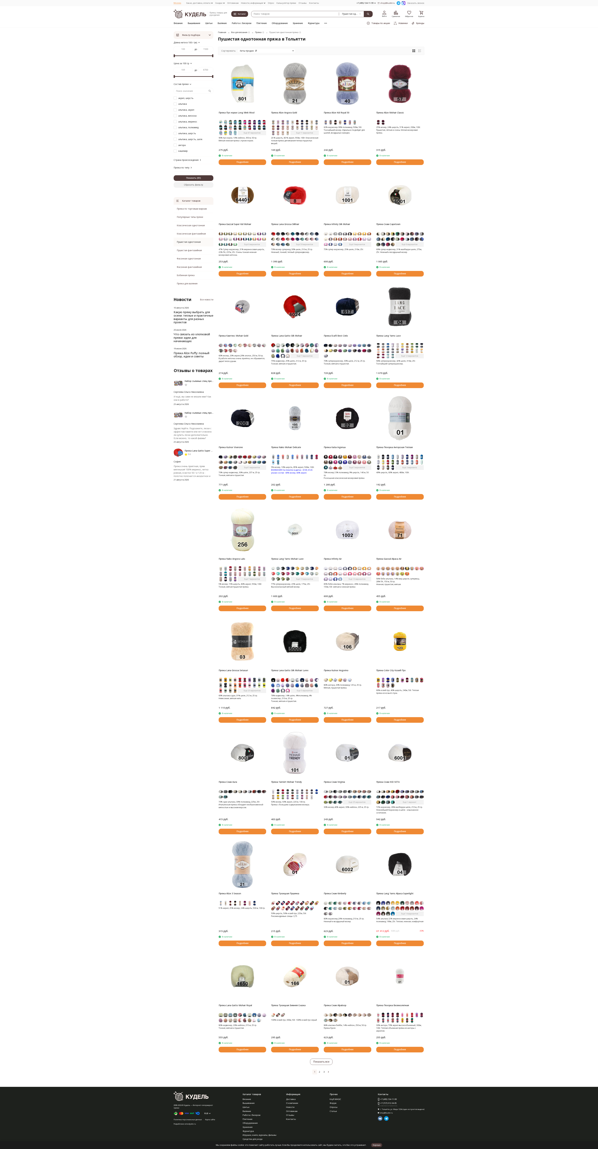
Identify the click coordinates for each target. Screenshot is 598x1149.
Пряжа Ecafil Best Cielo (336, 335)
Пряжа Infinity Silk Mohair (337, 224)
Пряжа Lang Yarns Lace (388, 335)
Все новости (206, 299)
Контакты (314, 3)
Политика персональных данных (188, 1119)
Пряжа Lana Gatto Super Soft (200, 450)
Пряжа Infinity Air (333, 558)
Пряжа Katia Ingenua (335, 447)
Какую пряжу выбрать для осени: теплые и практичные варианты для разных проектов (193, 317)
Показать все (321, 1061)
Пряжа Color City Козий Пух (391, 670)
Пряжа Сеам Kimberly (335, 893)
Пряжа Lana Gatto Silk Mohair (286, 335)
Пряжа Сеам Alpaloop (335, 1005)
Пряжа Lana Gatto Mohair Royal (235, 1005)
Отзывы (303, 3)
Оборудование (280, 23)
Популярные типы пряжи (190, 216)
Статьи (333, 1111)
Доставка (291, 1099)
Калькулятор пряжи (286, 3)
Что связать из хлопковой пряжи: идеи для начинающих (192, 337)
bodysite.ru (191, 1124)
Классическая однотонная (191, 225)
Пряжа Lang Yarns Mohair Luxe (287, 558)
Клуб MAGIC (335, 1099)
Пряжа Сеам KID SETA (388, 781)
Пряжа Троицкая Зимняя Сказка (288, 1005)
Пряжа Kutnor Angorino (336, 670)
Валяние (222, 23)
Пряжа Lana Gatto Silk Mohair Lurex (289, 670)
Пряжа (258, 32)
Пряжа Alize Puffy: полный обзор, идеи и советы (191, 354)
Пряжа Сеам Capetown (388, 224)
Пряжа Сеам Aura (228, 781)
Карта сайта (210, 1119)
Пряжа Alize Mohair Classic (390, 112)
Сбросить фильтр (193, 184)
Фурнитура (313, 23)
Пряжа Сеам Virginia (334, 781)
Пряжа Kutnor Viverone (231, 447)
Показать (191, 177)
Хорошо (377, 1145)
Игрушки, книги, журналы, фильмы (259, 1135)
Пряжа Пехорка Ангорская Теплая (394, 447)
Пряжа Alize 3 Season (230, 893)
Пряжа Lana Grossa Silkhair (285, 224)
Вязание (178, 23)
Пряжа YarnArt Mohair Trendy (286, 781)
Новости (290, 1107)
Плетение (261, 23)
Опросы (333, 1107)
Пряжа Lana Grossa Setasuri (233, 670)
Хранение (298, 23)
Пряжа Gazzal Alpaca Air (388, 558)
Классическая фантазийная (191, 233)
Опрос (271, 3)
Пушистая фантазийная (189, 250)
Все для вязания (239, 32)
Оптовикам (233, 3)
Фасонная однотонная (189, 258)
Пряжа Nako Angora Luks (232, 558)
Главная (222, 32)
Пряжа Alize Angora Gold (284, 112)
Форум (333, 1103)
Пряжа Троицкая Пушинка (285, 893)
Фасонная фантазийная (189, 266)
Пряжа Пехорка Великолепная (392, 1005)
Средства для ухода (252, 1139)
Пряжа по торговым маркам (192, 208)
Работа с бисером (241, 23)
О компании (292, 1103)
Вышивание (194, 23)
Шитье (209, 23)
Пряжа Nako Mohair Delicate (286, 447)
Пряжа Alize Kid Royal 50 (336, 112)
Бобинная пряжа (186, 275)
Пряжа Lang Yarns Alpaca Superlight (394, 893)
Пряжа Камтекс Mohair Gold (233, 335)
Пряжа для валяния (187, 283)
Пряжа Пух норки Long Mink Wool (236, 112)
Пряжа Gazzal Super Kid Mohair (235, 224)
